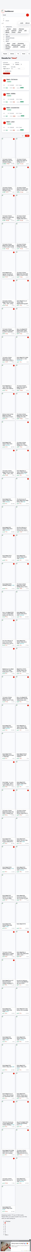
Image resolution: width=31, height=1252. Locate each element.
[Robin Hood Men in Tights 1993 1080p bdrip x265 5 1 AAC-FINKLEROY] (22, 944)
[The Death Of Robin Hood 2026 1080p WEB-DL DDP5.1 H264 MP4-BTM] (8, 321)
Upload (8, 36)
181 (14, 87)
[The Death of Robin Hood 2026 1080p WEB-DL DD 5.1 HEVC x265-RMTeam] (22, 179)
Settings (22, 46)
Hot (7, 34)
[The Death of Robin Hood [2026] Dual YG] (8, 1171)
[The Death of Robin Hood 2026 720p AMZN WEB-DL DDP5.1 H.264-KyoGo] (22, 264)
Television (21, 29)
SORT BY (17, 62)
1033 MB (12, 99)
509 (14, 130)
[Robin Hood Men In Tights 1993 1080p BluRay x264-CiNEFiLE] (8, 378)
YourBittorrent (9, 11)
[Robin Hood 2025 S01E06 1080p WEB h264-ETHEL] (8, 916)
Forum (7, 39)
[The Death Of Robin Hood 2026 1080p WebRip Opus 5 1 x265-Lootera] (8, 689)
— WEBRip (11, 93)
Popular (5, 53)
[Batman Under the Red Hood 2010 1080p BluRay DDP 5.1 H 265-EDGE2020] (8, 406)
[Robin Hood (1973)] (22, 916)
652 (7, 102)
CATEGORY (5, 62)
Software (13, 30)
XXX (25, 30)
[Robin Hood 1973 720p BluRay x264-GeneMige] (22, 1001)
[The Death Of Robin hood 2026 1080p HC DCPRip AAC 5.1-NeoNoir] (22, 151)
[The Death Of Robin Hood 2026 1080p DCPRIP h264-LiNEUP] (22, 236)
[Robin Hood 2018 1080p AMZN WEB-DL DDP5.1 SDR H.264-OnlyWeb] (8, 1142)
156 (14, 102)
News (8, 43)
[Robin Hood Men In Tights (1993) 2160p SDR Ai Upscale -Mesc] (22, 718)
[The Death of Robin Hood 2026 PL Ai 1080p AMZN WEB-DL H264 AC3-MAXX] (8, 944)
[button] (5, 19)
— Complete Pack (13, 107)
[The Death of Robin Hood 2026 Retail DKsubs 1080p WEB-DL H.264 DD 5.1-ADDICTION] (22, 803)
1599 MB (12, 127)
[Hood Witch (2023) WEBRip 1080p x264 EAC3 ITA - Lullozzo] (22, 661)
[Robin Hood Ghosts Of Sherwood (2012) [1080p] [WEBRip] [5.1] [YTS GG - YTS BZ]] (8, 972)
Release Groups (10, 37)
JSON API (15, 46)
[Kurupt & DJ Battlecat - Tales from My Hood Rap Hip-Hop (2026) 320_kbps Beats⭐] (22, 972)
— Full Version (12, 79)
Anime (20, 30)
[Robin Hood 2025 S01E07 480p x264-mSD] (8, 1057)
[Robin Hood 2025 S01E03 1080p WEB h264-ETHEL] (22, 774)
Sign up (27, 23)
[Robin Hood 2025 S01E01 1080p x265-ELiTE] (22, 1057)
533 (7, 87)
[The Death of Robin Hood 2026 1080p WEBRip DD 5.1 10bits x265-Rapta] (22, 434)
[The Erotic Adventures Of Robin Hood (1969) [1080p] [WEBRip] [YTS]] (8, 1114)
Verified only (8, 71)
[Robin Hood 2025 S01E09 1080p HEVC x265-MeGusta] (22, 604)
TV (18, 53)
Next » (6, 1234)
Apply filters (7, 73)
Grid (27, 135)
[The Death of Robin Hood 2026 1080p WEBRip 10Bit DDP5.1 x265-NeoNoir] (22, 208)
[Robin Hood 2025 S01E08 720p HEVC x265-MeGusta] (22, 1171)
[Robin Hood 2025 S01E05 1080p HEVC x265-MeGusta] (22, 633)
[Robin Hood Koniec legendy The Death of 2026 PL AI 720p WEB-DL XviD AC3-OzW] (8, 264)
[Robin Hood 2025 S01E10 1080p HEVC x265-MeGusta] (8, 491)
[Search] (27, 15)
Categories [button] (9, 26)
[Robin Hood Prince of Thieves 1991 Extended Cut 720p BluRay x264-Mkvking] (8, 1086)
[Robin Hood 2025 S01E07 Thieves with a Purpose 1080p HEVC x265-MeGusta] (8, 831)
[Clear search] (25, 15)
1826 (14, 116)
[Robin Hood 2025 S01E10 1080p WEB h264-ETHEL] (8, 1029)
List (22, 135)
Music (14, 29)
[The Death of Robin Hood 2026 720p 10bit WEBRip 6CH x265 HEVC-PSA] (22, 406)
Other (19, 32)
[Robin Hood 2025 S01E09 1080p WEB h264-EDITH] (8, 1001)
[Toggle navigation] (2, 23)
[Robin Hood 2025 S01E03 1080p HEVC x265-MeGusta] (8, 718)
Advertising (20, 43)
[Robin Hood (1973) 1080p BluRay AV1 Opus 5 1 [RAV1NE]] (8, 746)
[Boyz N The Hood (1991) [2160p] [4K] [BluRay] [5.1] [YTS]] (22, 1114)
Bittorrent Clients (16, 45)
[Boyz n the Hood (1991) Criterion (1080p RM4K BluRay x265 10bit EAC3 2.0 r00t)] (8, 604)
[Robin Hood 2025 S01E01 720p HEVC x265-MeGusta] (22, 1029)
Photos (13, 32)
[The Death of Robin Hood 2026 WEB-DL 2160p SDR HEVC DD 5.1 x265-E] (22, 1142)
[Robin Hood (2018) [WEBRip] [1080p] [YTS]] (8, 576)
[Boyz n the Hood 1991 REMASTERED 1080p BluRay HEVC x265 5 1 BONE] (22, 321)
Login (21, 23)
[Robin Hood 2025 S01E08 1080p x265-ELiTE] (8, 1199)
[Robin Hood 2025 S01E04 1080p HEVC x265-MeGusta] (22, 548)
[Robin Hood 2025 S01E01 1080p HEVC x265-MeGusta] (8, 434)
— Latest (10, 121)
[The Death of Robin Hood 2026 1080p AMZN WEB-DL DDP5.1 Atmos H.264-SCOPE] (8, 349)
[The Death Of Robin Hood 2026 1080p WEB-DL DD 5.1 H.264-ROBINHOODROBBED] (8, 208)
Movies (8, 29)
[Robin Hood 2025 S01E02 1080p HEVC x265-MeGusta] (8, 519)
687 (7, 116)
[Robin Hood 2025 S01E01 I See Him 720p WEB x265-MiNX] (22, 831)
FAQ (23, 45)
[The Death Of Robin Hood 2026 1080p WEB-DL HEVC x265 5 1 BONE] (8, 236)
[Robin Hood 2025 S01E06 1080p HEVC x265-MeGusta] (22, 859)
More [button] (7, 41)
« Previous (7, 1221)
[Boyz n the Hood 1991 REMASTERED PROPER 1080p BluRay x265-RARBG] (22, 689)
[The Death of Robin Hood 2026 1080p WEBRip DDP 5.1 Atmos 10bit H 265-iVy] (22, 576)
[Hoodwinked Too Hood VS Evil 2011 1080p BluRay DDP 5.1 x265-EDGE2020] (8, 661)
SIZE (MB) (13, 66)
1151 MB (12, 85)
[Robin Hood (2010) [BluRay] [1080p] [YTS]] (8, 859)
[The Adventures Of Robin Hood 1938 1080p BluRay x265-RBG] (22, 491)
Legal (13, 43)
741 (7, 130)
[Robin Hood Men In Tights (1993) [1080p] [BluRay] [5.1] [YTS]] (22, 463)
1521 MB (12, 113)
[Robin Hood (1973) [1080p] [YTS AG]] (8, 548)
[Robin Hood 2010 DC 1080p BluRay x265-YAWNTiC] (22, 746)
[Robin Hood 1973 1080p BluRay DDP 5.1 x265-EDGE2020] (22, 349)
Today (20, 85)
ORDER (4, 66)
